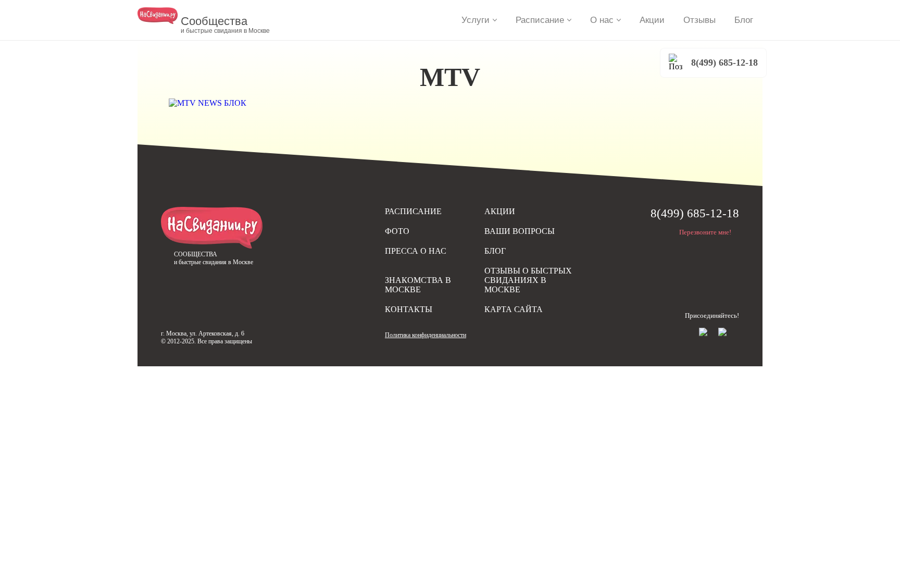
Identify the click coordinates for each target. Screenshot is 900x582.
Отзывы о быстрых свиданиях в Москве (528, 280)
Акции (652, 20)
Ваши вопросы (519, 231)
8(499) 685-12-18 (724, 62)
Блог (743, 20)
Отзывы (699, 20)
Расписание (540, 20)
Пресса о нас (415, 250)
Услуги (475, 20)
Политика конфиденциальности (425, 335)
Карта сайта (513, 309)
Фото (397, 231)
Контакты (408, 309)
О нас (602, 20)
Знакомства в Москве (418, 285)
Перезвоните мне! (705, 232)
